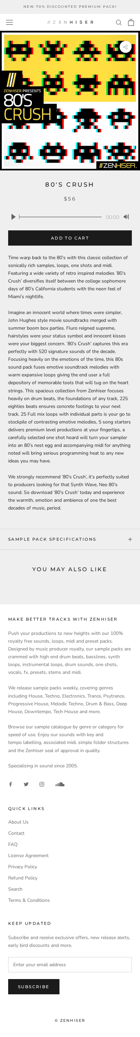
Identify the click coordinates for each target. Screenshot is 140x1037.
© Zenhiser (70, 1020)
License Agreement (28, 855)
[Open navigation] (9, 22)
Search (15, 889)
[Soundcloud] (60, 784)
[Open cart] (131, 22)
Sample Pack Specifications (52, 539)
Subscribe (34, 986)
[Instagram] (41, 784)
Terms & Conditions (29, 900)
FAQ (13, 844)
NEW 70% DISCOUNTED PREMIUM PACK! (70, 6)
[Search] (119, 22)
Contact (16, 833)
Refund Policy (22, 878)
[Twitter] (26, 784)
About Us (18, 822)
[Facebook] (10, 784)
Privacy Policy (22, 867)
